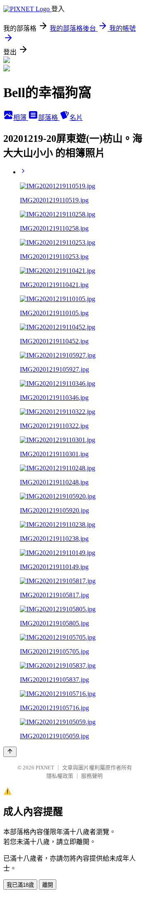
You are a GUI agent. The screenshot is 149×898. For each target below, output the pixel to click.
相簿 (20, 117)
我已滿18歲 (20, 885)
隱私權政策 (59, 776)
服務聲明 (92, 776)
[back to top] (10, 752)
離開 (47, 885)
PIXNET (45, 767)
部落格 (49, 117)
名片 (76, 117)
